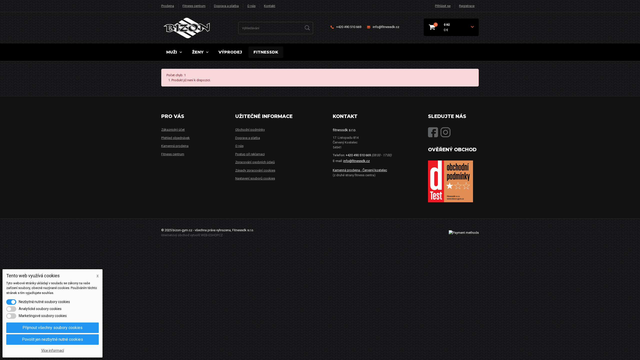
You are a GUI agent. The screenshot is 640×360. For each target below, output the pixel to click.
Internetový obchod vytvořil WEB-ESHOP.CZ (192, 235)
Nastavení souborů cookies (255, 178)
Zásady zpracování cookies (255, 170)
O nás (251, 6)
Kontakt (269, 6)
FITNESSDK (266, 52)
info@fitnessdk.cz (386, 27)
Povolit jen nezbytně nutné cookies (52, 339)
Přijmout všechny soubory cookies (52, 327)
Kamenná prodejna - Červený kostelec (360, 170)
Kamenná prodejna (174, 146)
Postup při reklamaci (250, 154)
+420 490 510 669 (348, 27)
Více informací (52, 350)
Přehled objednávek (175, 138)
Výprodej (230, 52)
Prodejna (167, 6)
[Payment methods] (464, 232)
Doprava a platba (226, 6)
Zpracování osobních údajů (255, 162)
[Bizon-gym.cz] (198, 28)
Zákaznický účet (173, 130)
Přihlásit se (442, 6)
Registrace (466, 6)
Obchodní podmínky (250, 130)
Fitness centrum (194, 6)
